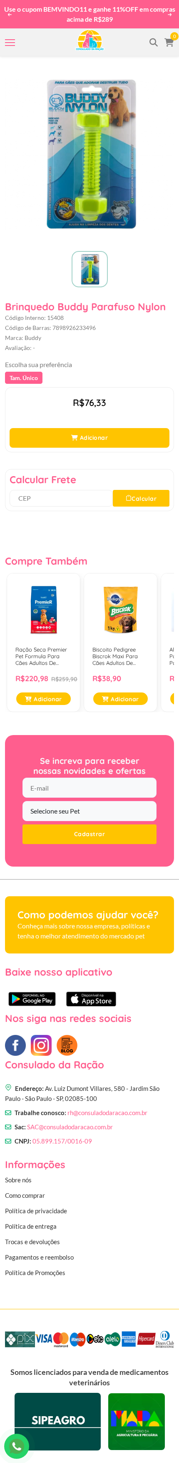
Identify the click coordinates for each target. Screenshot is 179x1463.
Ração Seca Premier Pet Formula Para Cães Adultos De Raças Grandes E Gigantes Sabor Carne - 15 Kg (43, 655)
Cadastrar (89, 833)
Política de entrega (31, 1224)
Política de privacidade (36, 1209)
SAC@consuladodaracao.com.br (70, 1125)
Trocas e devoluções (32, 1240)
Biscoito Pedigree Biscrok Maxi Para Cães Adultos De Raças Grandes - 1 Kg (119, 655)
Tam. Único (24, 376)
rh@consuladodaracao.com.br (107, 1111)
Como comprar (25, 1193)
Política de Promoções (35, 1271)
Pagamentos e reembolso (39, 1255)
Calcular (144, 497)
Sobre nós (18, 1178)
